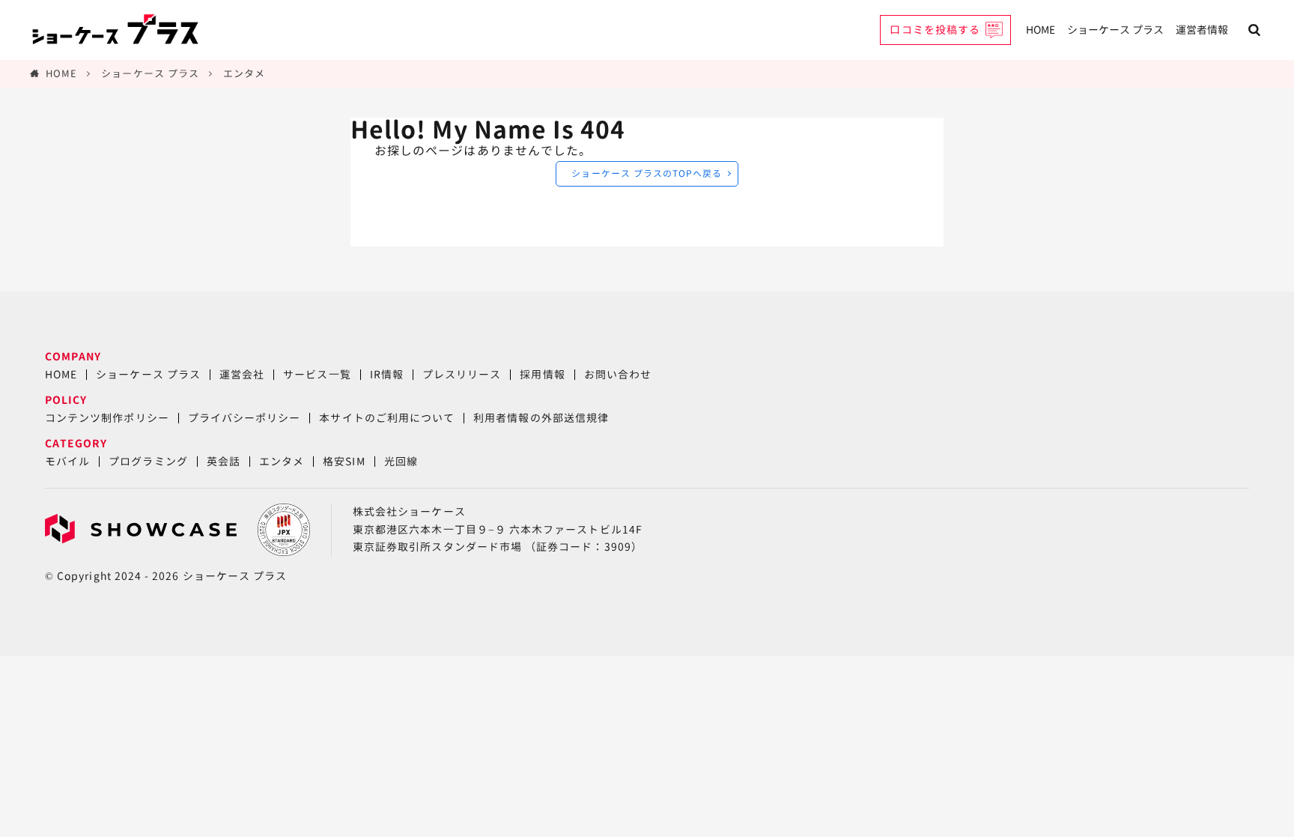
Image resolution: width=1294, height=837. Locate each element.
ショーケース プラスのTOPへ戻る (646, 173)
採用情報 (542, 374)
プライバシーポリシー (244, 418)
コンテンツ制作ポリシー (107, 418)
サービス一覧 (316, 374)
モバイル (67, 461)
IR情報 (387, 374)
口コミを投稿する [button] (935, 29)
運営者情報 (1202, 29)
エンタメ (244, 73)
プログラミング (148, 461)
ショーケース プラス (1115, 29)
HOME (1040, 29)
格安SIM (344, 461)
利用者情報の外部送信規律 (541, 418)
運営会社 (241, 374)
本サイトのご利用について (387, 418)
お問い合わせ (617, 374)
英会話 (223, 461)
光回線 (401, 461)
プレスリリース (461, 374)
